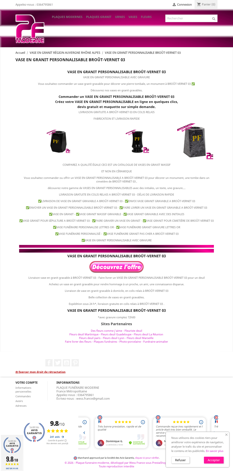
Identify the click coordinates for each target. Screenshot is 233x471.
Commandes (23, 396)
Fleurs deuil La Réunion (148, 334)
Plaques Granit (98, 17)
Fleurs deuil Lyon (113, 338)
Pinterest (75, 362)
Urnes (120, 17)
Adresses (21, 405)
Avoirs (19, 401)
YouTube (66, 362)
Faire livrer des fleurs (78, 341)
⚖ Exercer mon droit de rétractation (40, 372)
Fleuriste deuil (133, 330)
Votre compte (26, 383)
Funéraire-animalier (155, 341)
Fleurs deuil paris (89, 338)
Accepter (214, 460)
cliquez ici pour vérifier (147, 457)
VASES (133, 17)
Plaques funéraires (105, 341)
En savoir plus (214, 451)
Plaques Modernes (67, 17)
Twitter (57, 362)
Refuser (180, 460)
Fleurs (146, 17)
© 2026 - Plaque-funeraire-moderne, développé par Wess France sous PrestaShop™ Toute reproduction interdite (117, 464)
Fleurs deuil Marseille (140, 338)
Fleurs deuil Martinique (83, 334)
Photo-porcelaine (130, 341)
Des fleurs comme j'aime (106, 330)
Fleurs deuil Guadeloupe (116, 334)
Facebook (49, 362)
